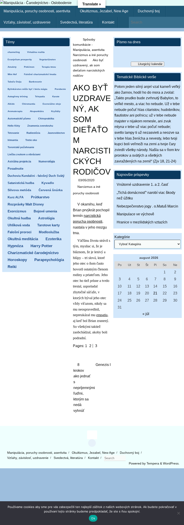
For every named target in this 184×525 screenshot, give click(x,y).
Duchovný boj (129, 452)
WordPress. (171, 463)
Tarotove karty (48, 225)
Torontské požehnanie (21, 147)
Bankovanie (35, 81)
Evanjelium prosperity (20, 59)
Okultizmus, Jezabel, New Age (93, 452)
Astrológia (46, 218)
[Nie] (178, 513)
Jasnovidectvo (56, 133)
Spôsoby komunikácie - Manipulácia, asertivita (89, 45)
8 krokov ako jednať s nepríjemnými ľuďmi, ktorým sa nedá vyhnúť (82, 388)
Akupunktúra (37, 111)
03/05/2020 (86, 180)
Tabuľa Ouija (15, 81)
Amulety (12, 67)
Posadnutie (15, 168)
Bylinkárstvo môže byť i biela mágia (27, 89)
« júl (145, 314)
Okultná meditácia (23, 239)
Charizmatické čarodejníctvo (33, 253)
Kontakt (93, 458)
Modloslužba (49, 232)
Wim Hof (12, 74)
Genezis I (103, 365)
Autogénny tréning (18, 96)
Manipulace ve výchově (135, 214)
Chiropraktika (46, 118)
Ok (93, 518)
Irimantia (13, 140)
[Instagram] (92, 443)
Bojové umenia (45, 211)
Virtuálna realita (36, 52)
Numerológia (47, 161)
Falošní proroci (19, 232)
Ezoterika (53, 239)
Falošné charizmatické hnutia (40, 74)
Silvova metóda (19, 190)
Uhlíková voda (19, 225)
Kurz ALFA (16, 197)
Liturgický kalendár (150, 64)
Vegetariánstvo (47, 59)
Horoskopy (17, 260)
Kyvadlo (48, 183)
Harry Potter (42, 246)
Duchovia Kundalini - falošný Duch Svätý (36, 175)
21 (155, 293)
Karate (55, 96)
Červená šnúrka (51, 190)
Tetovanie (13, 133)
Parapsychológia (49, 260)
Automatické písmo (19, 118)
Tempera (153, 463)
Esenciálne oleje (52, 104)
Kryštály (55, 111)
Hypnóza (15, 246)
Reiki (12, 267)
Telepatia (40, 96)
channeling (14, 52)
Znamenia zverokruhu (40, 125)
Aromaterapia (15, 111)
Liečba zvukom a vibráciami (24, 154)
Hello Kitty (14, 125)
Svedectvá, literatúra (68, 458)
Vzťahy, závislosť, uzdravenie (27, 458)
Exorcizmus (17, 211)
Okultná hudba (19, 218)
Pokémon (29, 67)
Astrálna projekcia (19, 161)
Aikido (11, 104)
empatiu (101, 315)
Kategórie (122, 237)
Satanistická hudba (21, 183)
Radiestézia (33, 133)
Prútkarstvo (40, 197)
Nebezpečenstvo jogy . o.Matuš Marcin (147, 206)
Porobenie (60, 89)
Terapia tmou (49, 67)
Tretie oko (31, 140)
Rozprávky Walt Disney (26, 204)
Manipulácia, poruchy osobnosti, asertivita (37, 452)
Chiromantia (28, 104)
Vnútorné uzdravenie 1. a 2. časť (142, 184)
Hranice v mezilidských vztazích (142, 222)
